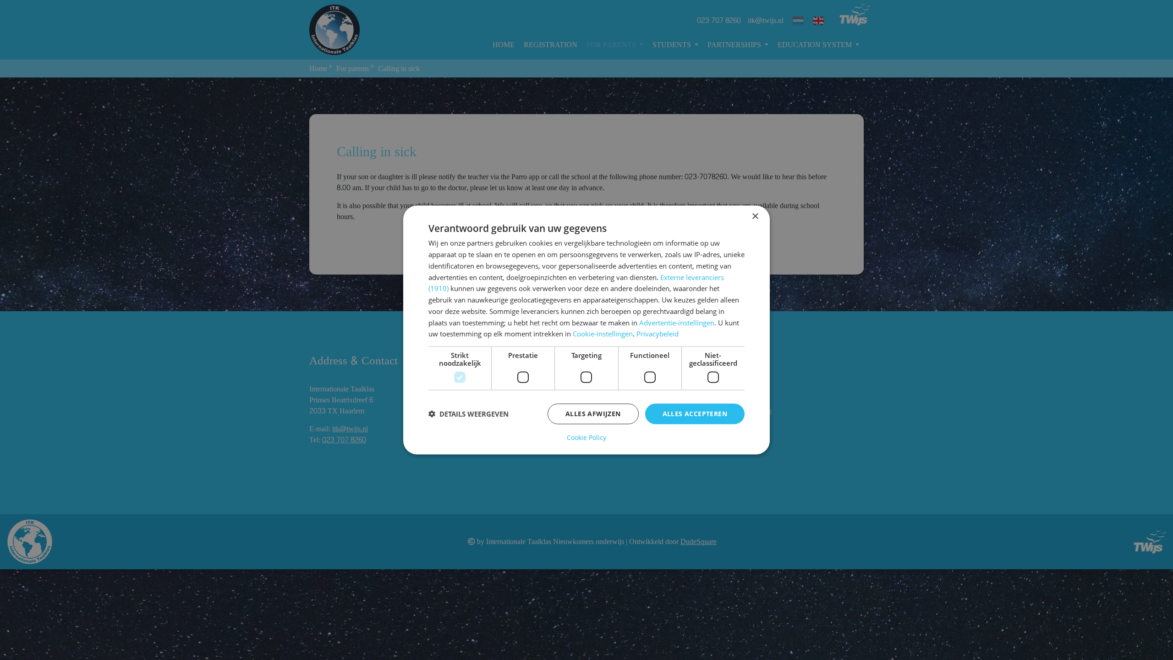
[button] (468, 414)
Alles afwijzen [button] (593, 413)
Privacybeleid (657, 333)
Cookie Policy (586, 437)
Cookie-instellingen (603, 333)
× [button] (754, 216)
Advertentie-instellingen (676, 322)
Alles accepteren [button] (695, 413)
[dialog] (586, 330)
